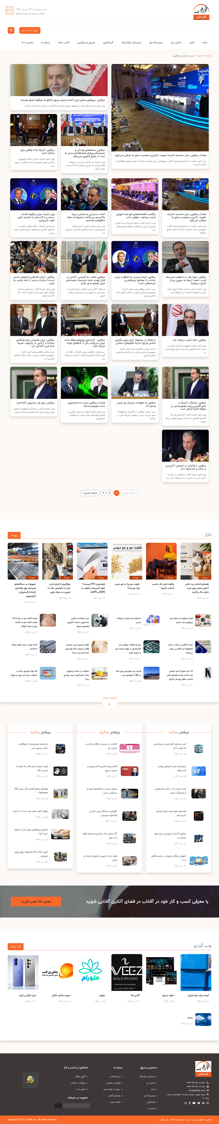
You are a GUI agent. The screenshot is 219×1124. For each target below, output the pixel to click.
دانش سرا (176, 42)
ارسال (58, 1105)
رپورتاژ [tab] (14, 535)
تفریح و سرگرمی (86, 42)
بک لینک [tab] (15, 947)
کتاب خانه (63, 42)
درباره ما (45, 42)
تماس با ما (27, 42)
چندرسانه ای (156, 42)
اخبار (192, 42)
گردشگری (108, 42)
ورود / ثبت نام (30, 30)
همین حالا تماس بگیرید (36, 902)
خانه (205, 42)
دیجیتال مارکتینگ (131, 42)
